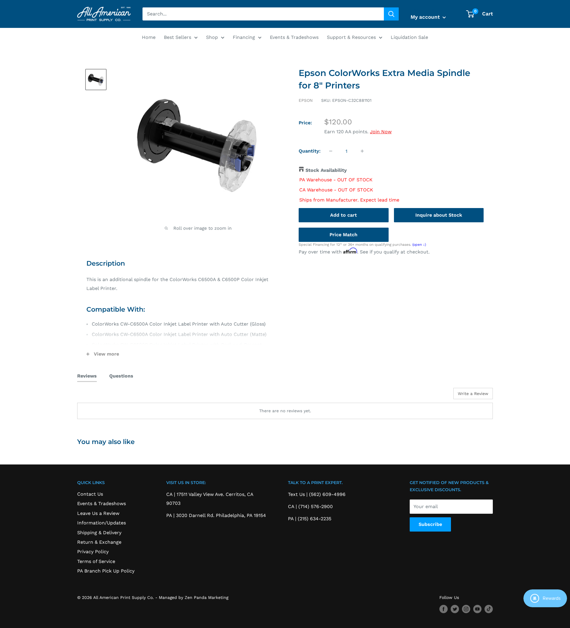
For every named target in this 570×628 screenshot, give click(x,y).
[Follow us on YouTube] (477, 609)
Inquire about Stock (438, 215)
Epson (306, 100)
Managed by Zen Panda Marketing (193, 597)
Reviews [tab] (87, 376)
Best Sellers (177, 37)
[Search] (391, 13)
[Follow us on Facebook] (443, 609)
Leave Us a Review (98, 513)
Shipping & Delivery (99, 532)
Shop (212, 37)
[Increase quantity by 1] (362, 151)
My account (426, 17)
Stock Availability (326, 170)
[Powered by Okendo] (104, 395)
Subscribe (430, 524)
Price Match (343, 234)
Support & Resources (351, 37)
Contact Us (90, 494)
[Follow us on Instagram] (466, 609)
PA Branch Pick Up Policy (105, 571)
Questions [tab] (121, 376)
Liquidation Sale (409, 37)
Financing (244, 37)
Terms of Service (96, 561)
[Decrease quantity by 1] (330, 151)
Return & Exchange (99, 542)
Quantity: (310, 151)
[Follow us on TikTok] (488, 609)
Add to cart (343, 215)
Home (149, 37)
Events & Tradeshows (294, 37)
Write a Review (473, 393)
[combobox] (263, 13)
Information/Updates (101, 523)
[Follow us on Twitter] (455, 609)
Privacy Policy (93, 551)
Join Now (381, 131)
